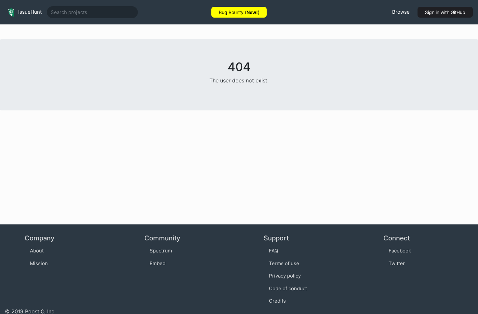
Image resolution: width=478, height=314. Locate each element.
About (37, 251)
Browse (401, 12)
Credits (277, 301)
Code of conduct (288, 288)
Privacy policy (285, 276)
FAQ (273, 251)
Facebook (400, 251)
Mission (39, 263)
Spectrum (161, 251)
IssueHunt (29, 12)
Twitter (397, 263)
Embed (158, 263)
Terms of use (284, 263)
